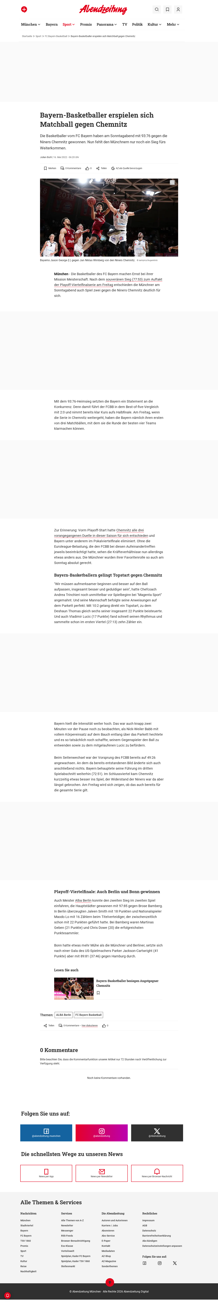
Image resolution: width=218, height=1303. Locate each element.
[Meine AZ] (178, 9)
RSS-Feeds (67, 1235)
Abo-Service (108, 1235)
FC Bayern (26, 1235)
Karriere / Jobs (110, 1225)
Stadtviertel (26, 1225)
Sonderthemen (110, 1266)
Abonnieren (108, 1230)
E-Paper (106, 1240)
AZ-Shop (106, 1256)
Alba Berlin (83, 900)
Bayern (52, 24)
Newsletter (67, 1225)
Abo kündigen (149, 1240)
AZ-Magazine (109, 1261)
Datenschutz (149, 1230)
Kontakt (106, 1246)
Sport (67, 24)
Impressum (148, 1220)
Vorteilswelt (67, 1251)
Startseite (27, 36)
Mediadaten (108, 1251)
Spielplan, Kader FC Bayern (75, 1256)
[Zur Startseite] (103, 14)
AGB (144, 1225)
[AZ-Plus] (24, 9)
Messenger (67, 1230)
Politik (137, 24)
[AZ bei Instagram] (160, 1263)
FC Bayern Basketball (56, 36)
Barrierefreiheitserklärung (156, 1235)
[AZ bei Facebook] (144, 1263)
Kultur (153, 24)
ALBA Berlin (63, 1015)
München (29, 24)
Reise (23, 1266)
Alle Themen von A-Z (72, 1220)
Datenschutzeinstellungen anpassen (162, 1246)
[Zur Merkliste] (167, 9)
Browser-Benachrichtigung (75, 1240)
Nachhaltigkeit (28, 1271)
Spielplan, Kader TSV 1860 (75, 1261)
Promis (86, 24)
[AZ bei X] (175, 1263)
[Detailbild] (172, 182)
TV (124, 24)
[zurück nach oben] (109, 1284)
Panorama (105, 24)
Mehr (171, 24)
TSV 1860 (25, 1240)
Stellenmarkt (68, 1266)
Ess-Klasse (67, 1246)
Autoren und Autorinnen (115, 1220)
